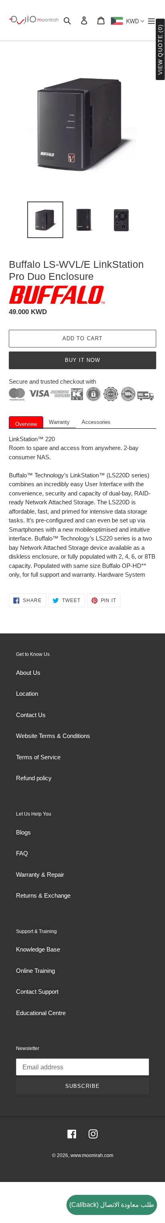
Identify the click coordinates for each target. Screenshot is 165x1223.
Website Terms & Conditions (53, 735)
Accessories (96, 422)
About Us (28, 672)
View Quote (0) (160, 49)
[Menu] (151, 20)
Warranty (59, 422)
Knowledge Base (38, 949)
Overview (26, 424)
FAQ (22, 853)
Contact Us (31, 714)
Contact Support (37, 991)
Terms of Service (38, 757)
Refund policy (34, 778)
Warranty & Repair (40, 874)
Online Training (35, 970)
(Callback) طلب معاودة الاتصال (111, 1204)
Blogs (23, 832)
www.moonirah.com (91, 1155)
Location (27, 693)
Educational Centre (41, 1012)
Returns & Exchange (43, 895)
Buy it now (82, 360)
